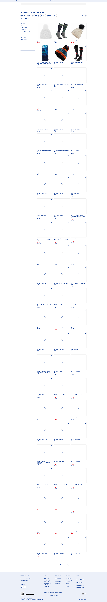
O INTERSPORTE (68, 575)
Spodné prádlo (23, 37)
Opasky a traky (24, 27)
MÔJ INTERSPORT (58, 575)
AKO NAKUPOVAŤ (47, 575)
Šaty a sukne (23, 42)
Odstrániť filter (24, 18)
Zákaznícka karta (58, 578)
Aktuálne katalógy (58, 581)
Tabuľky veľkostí (46, 584)
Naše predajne (68, 578)
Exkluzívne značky (69, 580)
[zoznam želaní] (94, 4)
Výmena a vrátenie (47, 581)
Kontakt (67, 584)
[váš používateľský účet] (92, 4)
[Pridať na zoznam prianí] (52, 24)
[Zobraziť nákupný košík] (96, 4)
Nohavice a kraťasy (24, 35)
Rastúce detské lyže (79, 582)
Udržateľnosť (68, 581)
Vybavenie (23, 49)
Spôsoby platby (46, 578)
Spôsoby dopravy (47, 580)
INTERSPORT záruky (80, 585)
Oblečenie (22, 8)
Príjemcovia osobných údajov (53, 595)
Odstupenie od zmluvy (47, 583)
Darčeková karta (57, 580)
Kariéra (67, 586)
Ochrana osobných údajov (59, 592)
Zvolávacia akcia (46, 586)
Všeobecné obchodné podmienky (49, 592)
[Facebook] (24, 587)
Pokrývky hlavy (24, 29)
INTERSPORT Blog (80, 587)
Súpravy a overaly (24, 39)
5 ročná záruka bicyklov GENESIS (80, 577)
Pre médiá (67, 583)
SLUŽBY (77, 575)
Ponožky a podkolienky (26, 31)
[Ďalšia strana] (67, 565)
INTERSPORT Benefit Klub (80, 584)
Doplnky (22, 25)
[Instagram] (22, 587)
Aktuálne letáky (57, 583)
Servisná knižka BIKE (80, 579)
